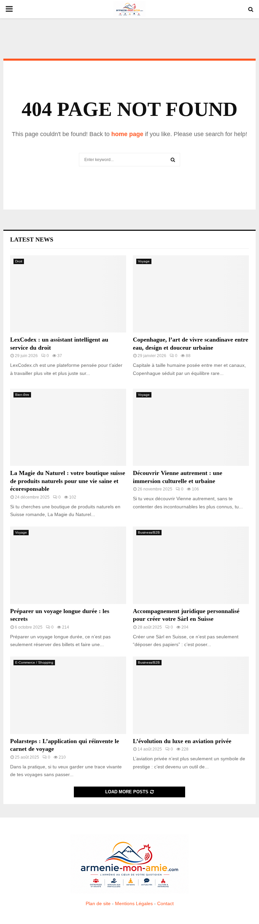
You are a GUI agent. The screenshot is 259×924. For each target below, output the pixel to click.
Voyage (144, 261)
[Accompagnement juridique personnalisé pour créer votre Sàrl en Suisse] (191, 565)
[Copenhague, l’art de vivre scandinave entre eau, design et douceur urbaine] (191, 293)
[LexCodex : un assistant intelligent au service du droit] (68, 293)
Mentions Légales (134, 903)
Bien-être (22, 394)
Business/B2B (149, 532)
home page (127, 134)
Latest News (31, 239)
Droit (18, 261)
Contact (165, 903)
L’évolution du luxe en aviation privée (182, 741)
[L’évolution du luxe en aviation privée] (191, 695)
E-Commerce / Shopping (34, 662)
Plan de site (98, 903)
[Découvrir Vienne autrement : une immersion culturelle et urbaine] (191, 427)
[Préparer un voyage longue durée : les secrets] (68, 565)
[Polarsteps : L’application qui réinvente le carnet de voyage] (68, 695)
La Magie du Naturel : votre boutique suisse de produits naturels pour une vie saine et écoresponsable (67, 481)
